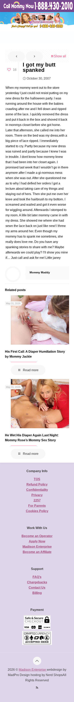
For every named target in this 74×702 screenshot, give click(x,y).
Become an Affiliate (37, 552)
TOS (37, 479)
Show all (60, 56)
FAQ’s (37, 577)
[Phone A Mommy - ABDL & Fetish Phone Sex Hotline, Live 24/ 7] (38, 6)
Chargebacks (37, 582)
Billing (37, 593)
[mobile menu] (68, 6)
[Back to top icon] (37, 661)
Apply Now (37, 541)
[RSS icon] (37, 687)
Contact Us (37, 587)
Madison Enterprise (37, 546)
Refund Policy (37, 484)
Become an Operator (37, 536)
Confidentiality (37, 489)
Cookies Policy (37, 511)
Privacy (37, 495)
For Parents (37, 505)
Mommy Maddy (40, 272)
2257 (37, 500)
